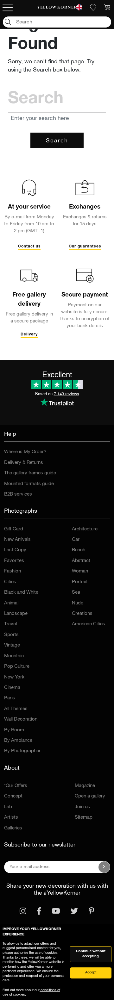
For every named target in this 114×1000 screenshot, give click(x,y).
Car (75, 539)
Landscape (16, 613)
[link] (57, 7)
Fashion (12, 571)
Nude (77, 603)
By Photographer (22, 751)
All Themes (16, 709)
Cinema (12, 687)
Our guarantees (85, 246)
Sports (11, 635)
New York (14, 677)
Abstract (81, 561)
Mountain (14, 656)
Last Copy (15, 550)
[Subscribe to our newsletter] (104, 867)
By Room (14, 730)
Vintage (12, 645)
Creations (82, 613)
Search (57, 141)
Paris (9, 698)
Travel (10, 624)
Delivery (29, 334)
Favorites (14, 561)
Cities (10, 582)
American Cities (88, 624)
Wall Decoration (20, 719)
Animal (11, 603)
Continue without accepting (90, 954)
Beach (78, 550)
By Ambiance (18, 740)
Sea (76, 592)
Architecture (85, 529)
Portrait (80, 582)
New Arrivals (17, 539)
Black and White (21, 592)
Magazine (85, 786)
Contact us (29, 246)
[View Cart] (107, 7)
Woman (80, 571)
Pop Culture (16, 666)
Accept (90, 972)
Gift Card (13, 529)
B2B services (18, 494)
